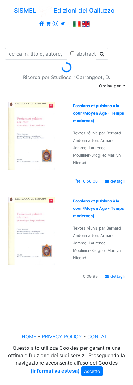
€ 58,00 (90, 181)
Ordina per (110, 85)
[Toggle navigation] (13, 36)
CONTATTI (99, 336)
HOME (29, 336)
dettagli (117, 181)
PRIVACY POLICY (62, 336)
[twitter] (62, 23)
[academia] (69, 23)
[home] (41, 23)
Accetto (92, 371)
